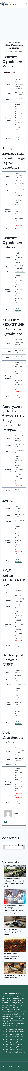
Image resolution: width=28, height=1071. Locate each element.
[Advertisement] (14, 23)
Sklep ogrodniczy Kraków (14, 1037)
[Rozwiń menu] (26, 4)
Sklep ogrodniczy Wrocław (14, 1029)
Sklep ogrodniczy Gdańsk (14, 1044)
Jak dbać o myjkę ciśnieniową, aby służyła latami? (13, 931)
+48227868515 (20, 272)
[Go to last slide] (4, 847)
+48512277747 (20, 685)
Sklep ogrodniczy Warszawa (14, 1032)
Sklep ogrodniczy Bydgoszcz (15, 1052)
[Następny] (24, 847)
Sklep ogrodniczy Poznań (14, 1042)
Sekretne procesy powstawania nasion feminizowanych (11, 956)
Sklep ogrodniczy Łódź (13, 1047)
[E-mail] (5, 822)
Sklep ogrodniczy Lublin (13, 1039)
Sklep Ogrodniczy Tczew (13, 845)
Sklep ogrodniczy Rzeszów (14, 1049)
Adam (11, 51)
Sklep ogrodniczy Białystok (14, 1034)
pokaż (14, 72)
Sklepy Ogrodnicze (14, 42)
